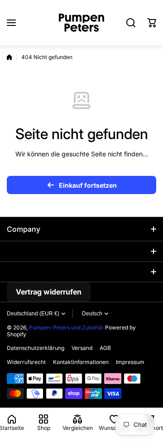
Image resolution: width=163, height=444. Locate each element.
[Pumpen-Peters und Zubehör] (81, 22)
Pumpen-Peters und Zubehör (66, 327)
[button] (151, 22)
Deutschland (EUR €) (33, 313)
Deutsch (92, 313)
